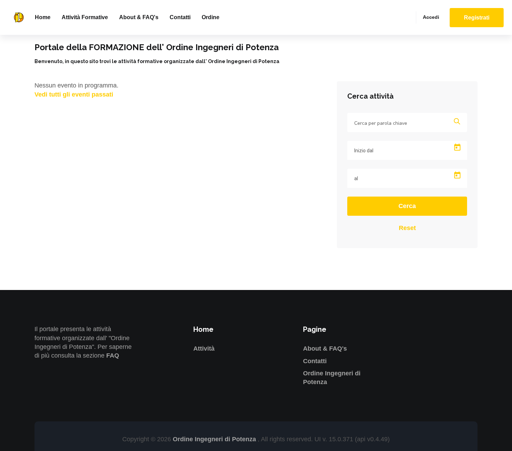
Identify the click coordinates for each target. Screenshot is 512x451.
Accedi (431, 17)
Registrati (476, 18)
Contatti (180, 17)
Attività (204, 348)
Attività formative (85, 17)
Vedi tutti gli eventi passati (73, 94)
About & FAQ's (138, 17)
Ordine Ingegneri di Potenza (215, 439)
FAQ (112, 355)
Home (43, 17)
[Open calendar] (457, 147)
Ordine (210, 17)
